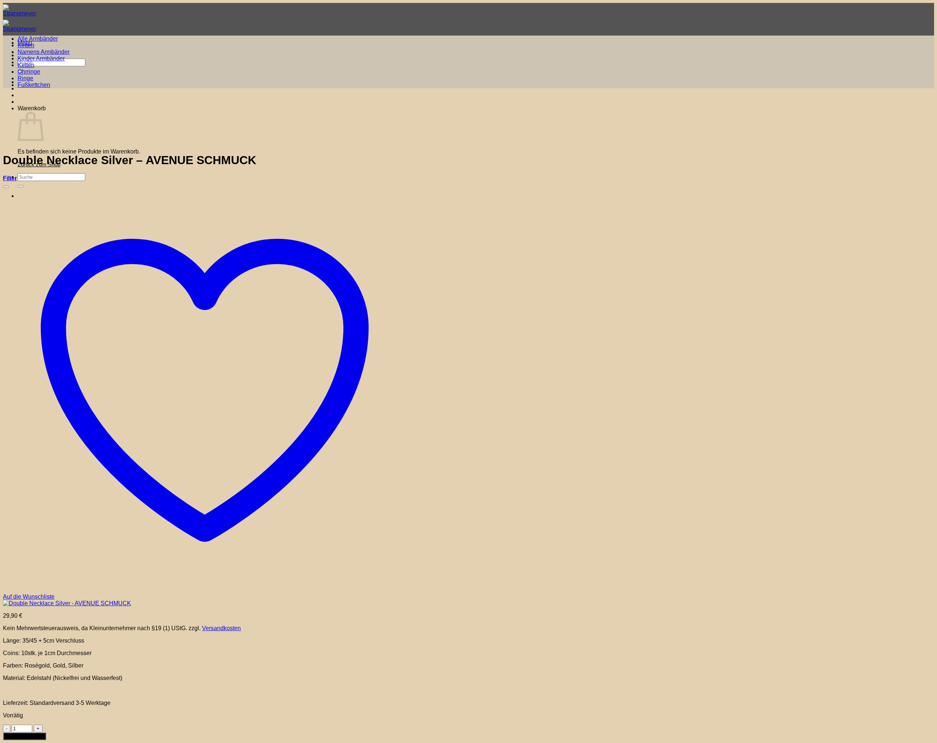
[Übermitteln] (20, 186)
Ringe (25, 78)
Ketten (26, 45)
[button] (10, 178)
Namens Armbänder (44, 52)
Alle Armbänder (38, 39)
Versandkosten (221, 628)
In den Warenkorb (24, 736)
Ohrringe (29, 72)
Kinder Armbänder (41, 58)
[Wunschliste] (6, 187)
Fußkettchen (34, 85)
